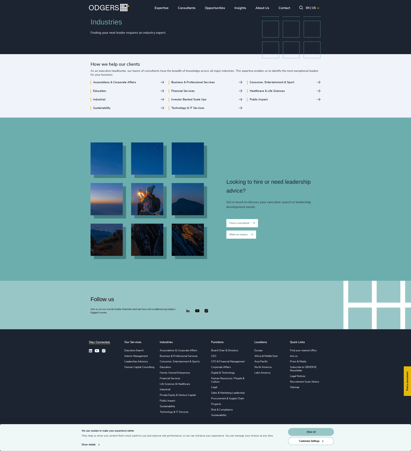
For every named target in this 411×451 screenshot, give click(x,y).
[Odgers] (109, 8)
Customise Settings (309, 441)
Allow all (310, 432)
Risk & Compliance (222, 409)
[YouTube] (197, 311)
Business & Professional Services (179, 356)
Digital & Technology (223, 372)
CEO (213, 356)
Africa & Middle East (265, 356)
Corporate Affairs (221, 367)
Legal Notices (297, 376)
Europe (258, 350)
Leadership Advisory (136, 361)
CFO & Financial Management (228, 361)
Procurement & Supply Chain (227, 398)
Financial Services (170, 378)
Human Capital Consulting (139, 367)
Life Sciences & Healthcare (175, 384)
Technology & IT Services (174, 412)
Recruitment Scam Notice (304, 381)
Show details (89, 444)
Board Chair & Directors (224, 350)
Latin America (262, 372)
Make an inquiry (238, 234)
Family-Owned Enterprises (175, 372)
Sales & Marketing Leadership (228, 393)
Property (216, 404)
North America (262, 367)
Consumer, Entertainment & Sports (180, 361)
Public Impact (167, 400)
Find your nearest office (303, 350)
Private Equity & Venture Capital (178, 395)
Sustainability (167, 406)
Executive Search (134, 350)
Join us (294, 356)
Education (165, 367)
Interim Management (136, 356)
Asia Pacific (261, 361)
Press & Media (298, 361)
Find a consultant (239, 223)
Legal (214, 387)
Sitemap (294, 387)
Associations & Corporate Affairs (178, 350)
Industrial (165, 389)
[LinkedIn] (188, 311)
